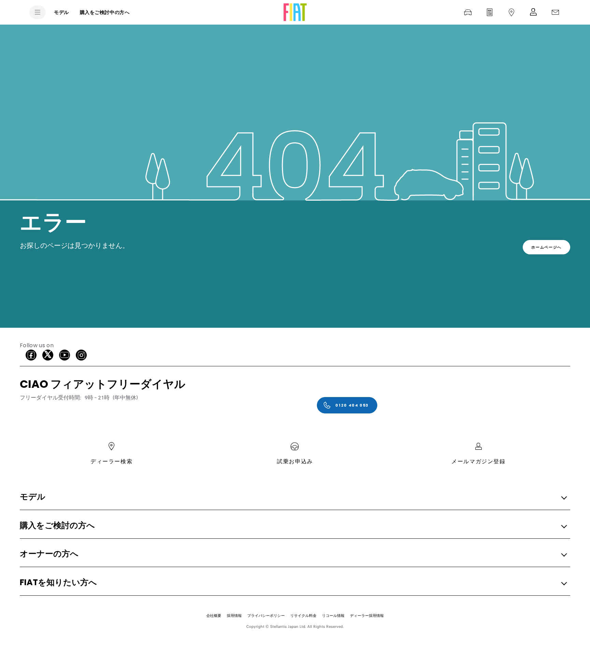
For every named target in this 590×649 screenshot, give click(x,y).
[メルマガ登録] (533, 12)
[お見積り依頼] (489, 12)
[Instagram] (81, 355)
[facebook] (31, 355)
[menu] (37, 12)
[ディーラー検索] (511, 12)
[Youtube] (64, 355)
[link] (546, 247)
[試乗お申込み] (467, 12)
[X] (47, 355)
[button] (293, 497)
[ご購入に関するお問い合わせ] (555, 12)
